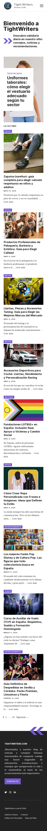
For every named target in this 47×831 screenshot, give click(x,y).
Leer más (8, 201)
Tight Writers (23, 4)
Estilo (8, 131)
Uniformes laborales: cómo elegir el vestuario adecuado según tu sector (18, 91)
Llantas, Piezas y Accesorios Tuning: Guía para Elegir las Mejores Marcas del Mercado (23, 312)
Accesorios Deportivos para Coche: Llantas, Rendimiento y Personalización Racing (23, 374)
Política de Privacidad (13, 818)
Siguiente (22, 717)
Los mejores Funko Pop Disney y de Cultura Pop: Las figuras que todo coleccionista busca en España (23, 561)
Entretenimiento (13, 527)
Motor (8, 275)
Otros (8, 591)
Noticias (9, 397)
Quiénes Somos (11, 814)
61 (13, 717)
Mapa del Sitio (31, 818)
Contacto (12, 781)
